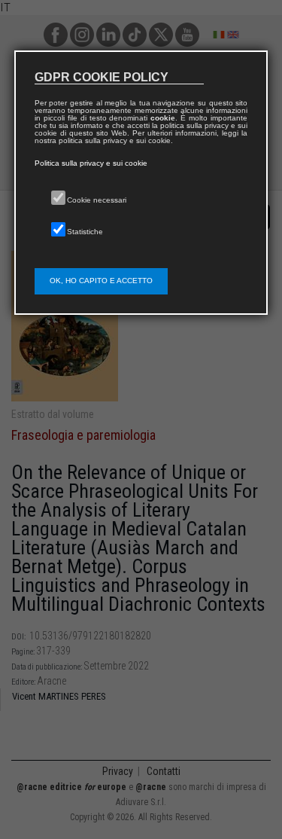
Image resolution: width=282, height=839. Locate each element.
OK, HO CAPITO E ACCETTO (101, 280)
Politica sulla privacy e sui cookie (91, 163)
